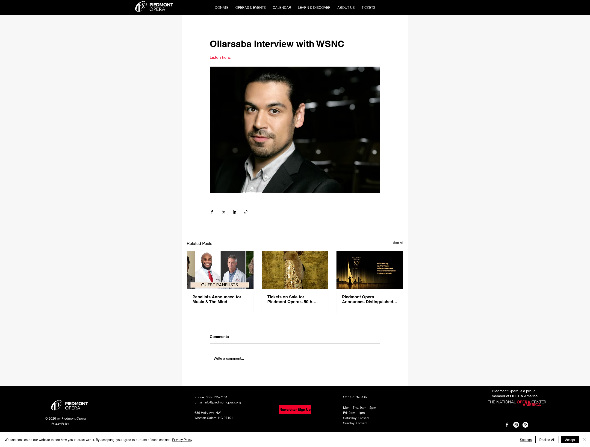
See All (398, 242)
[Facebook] (507, 425)
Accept (570, 439)
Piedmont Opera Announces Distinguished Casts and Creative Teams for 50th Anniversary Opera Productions (368, 299)
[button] (250, 7)
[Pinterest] (525, 425)
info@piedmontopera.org (222, 402)
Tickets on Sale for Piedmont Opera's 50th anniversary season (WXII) (293, 299)
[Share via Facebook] (212, 212)
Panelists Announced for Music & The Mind (216, 299)
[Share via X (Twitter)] (223, 212)
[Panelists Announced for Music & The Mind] (220, 270)
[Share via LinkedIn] (234, 212)
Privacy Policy (182, 439)
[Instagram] (516, 425)
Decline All (547, 439)
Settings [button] (526, 439)
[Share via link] (246, 212)
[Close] (584, 439)
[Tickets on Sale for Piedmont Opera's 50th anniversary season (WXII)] (295, 270)
